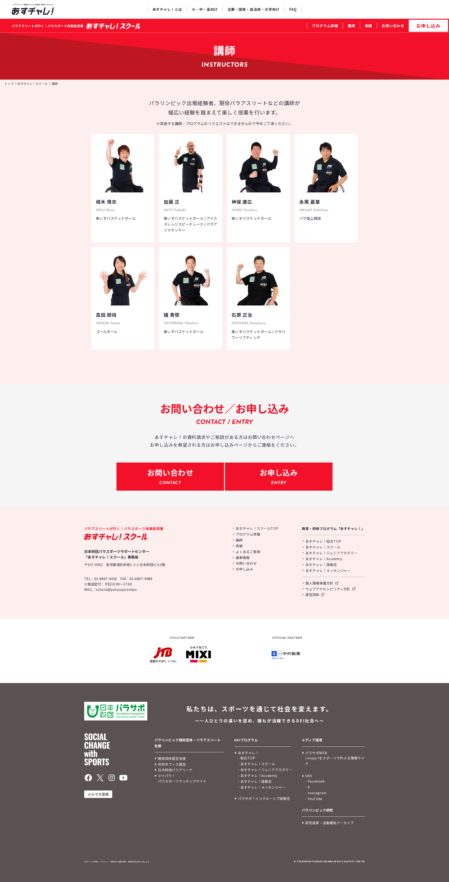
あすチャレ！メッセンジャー (328, 570)
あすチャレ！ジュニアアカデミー (331, 552)
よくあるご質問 (248, 551)
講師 (351, 25)
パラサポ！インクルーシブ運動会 (264, 798)
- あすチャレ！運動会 (255, 781)
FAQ (293, 9)
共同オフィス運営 (172, 764)
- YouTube (313, 798)
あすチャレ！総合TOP (323, 541)
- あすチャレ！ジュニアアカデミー (265, 769)
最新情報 (243, 557)
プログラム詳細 (325, 25)
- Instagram (316, 792)
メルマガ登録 (98, 794)
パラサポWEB (316, 752)
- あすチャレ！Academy (257, 775)
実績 (368, 25)
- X (307, 786)
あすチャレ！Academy (323, 558)
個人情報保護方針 (319, 583)
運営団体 (312, 594)
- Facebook (315, 781)
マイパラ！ (166, 775)
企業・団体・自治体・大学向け (254, 9)
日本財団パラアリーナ (175, 769)
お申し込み (428, 25)
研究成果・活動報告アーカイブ (329, 822)
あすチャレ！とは (167, 9)
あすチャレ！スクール (322, 546)
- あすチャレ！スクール (256, 763)
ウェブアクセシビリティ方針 (327, 588)
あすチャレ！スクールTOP (257, 528)
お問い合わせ (393, 25)
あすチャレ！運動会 (321, 564)
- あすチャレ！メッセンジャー (262, 787)
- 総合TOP (246, 757)
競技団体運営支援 (172, 758)
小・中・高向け (205, 9)
